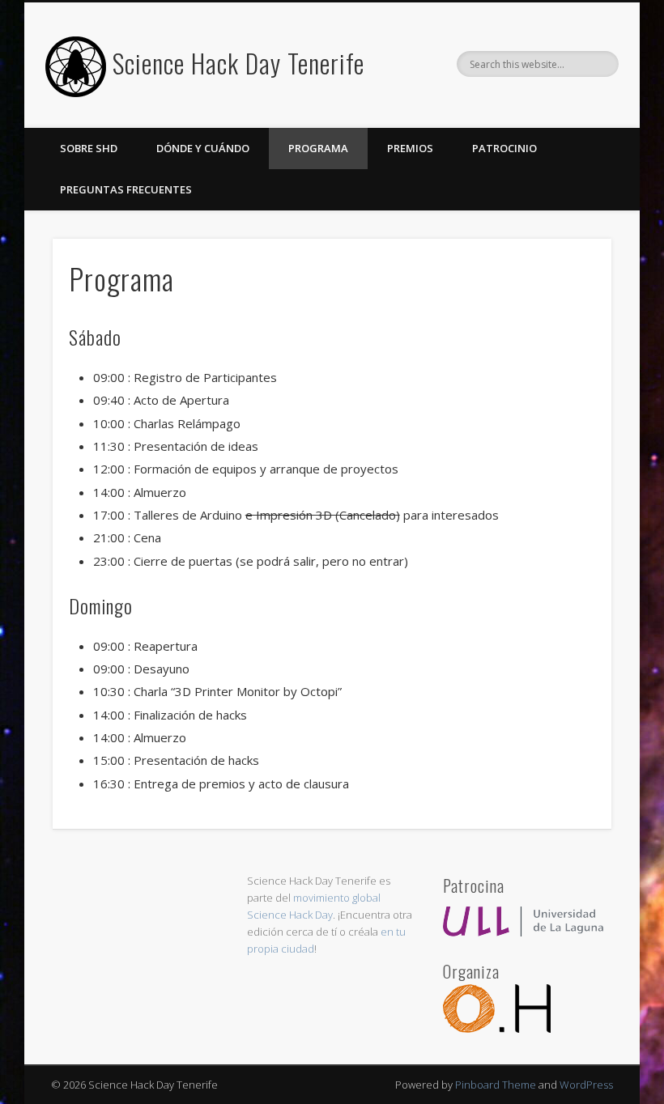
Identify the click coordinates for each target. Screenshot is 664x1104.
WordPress (586, 1084)
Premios (410, 148)
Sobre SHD (88, 148)
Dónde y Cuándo (202, 148)
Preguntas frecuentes (126, 189)
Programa (318, 148)
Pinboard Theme (495, 1084)
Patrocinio (504, 148)
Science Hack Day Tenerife (238, 63)
